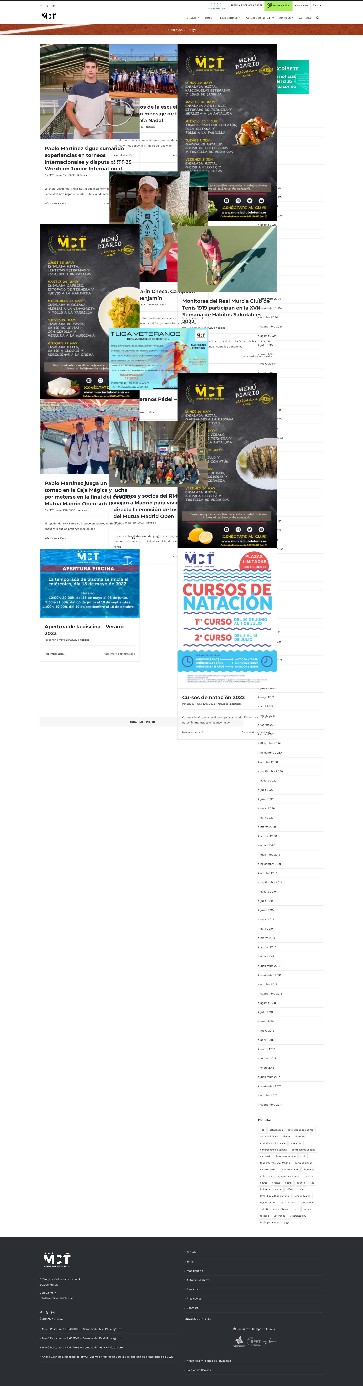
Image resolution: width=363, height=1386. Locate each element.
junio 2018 (267, 1021)
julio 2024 (266, 345)
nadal (278, 1189)
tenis (296, 1209)
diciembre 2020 (270, 743)
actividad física (269, 1136)
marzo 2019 (267, 938)
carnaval (265, 1156)
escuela (308, 1176)
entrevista (266, 1176)
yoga (286, 1222)
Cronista (48, 1279)
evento (276, 1182)
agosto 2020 (268, 780)
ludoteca (265, 1189)
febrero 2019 (268, 947)
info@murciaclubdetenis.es (57, 1298)
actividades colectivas (300, 1129)
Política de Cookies (199, 1370)
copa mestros (268, 1169)
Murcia (54, 1284)
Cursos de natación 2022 (213, 697)
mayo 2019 (267, 919)
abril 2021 (266, 706)
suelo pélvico (280, 1209)
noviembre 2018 (270, 975)
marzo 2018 (267, 1049)
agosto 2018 (268, 1003)
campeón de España (303, 1149)
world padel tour (269, 1222)
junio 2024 (267, 354)
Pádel (151, 412)
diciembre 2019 (270, 854)
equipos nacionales (288, 1176)
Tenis (163, 304)
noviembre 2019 (270, 864)
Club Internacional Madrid (275, 1162)
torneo (307, 1209)
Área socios (194, 1298)
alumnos (300, 1136)
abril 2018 (266, 1040)
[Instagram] (52, 1312)
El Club (191, 1252)
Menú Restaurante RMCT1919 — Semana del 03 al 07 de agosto (82, 1347)
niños (289, 1189)
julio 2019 (266, 901)
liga (312, 1182)
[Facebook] (41, 1312)
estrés (263, 1182)
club (303, 1156)
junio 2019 (267, 910)
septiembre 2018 (271, 993)
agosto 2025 (268, 224)
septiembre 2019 (271, 882)
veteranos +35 (298, 1215)
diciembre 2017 (270, 1077)
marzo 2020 (268, 827)
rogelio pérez (267, 1202)
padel (301, 1189)
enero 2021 (267, 734)
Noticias (82, 175)
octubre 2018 (268, 984)
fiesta (288, 1182)
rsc (281, 1202)
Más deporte (195, 1270)
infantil (300, 1182)
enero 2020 (267, 845)
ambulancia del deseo (272, 1143)
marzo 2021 (267, 715)
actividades (276, 1129)
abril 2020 (267, 817)
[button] (317, 17)
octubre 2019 (268, 873)
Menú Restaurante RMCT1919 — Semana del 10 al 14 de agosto (81, 1338)
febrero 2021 (268, 725)
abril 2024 (266, 373)
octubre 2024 (269, 317)
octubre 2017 (268, 1095)
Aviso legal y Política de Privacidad (209, 1360)
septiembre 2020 (271, 771)
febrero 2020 (268, 836)
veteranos (279, 1215)
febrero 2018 (268, 1058)
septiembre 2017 (271, 1104)
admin (190, 703)
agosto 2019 (268, 891)
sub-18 (264, 1209)
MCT (51, 175)
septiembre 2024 (271, 326)
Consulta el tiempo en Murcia (255, 1329)
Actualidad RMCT (198, 1280)
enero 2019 (267, 956)
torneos (264, 1215)
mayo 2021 (267, 697)
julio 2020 (267, 789)
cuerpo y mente (290, 1169)
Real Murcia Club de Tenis (274, 1196)
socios (292, 1202)
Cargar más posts (141, 722)
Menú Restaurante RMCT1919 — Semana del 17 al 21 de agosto (81, 1329)
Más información (54, 203)
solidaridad (307, 1202)
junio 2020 (267, 799)
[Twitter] (47, 1312)
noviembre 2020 (271, 752)
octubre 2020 (269, 762)
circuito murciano (285, 1156)
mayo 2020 (267, 808)
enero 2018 (267, 1067)
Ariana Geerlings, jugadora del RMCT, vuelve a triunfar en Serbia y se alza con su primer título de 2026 (108, 1356)
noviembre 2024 (271, 308)
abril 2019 (266, 928)
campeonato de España (273, 1149)
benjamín (296, 1143)
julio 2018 (266, 1012)
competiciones (303, 1162)
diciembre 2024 (270, 298)
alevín (286, 1136)
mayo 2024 (267, 363)
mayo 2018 (267, 1030)
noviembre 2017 (270, 1086)
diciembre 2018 (270, 965)
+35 (262, 1129)
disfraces (308, 1169)
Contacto (193, 1308)
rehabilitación (302, 1196)
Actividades (224, 703)
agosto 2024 (268, 335)
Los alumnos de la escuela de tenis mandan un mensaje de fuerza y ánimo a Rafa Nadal (157, 114)
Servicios (193, 1289)
